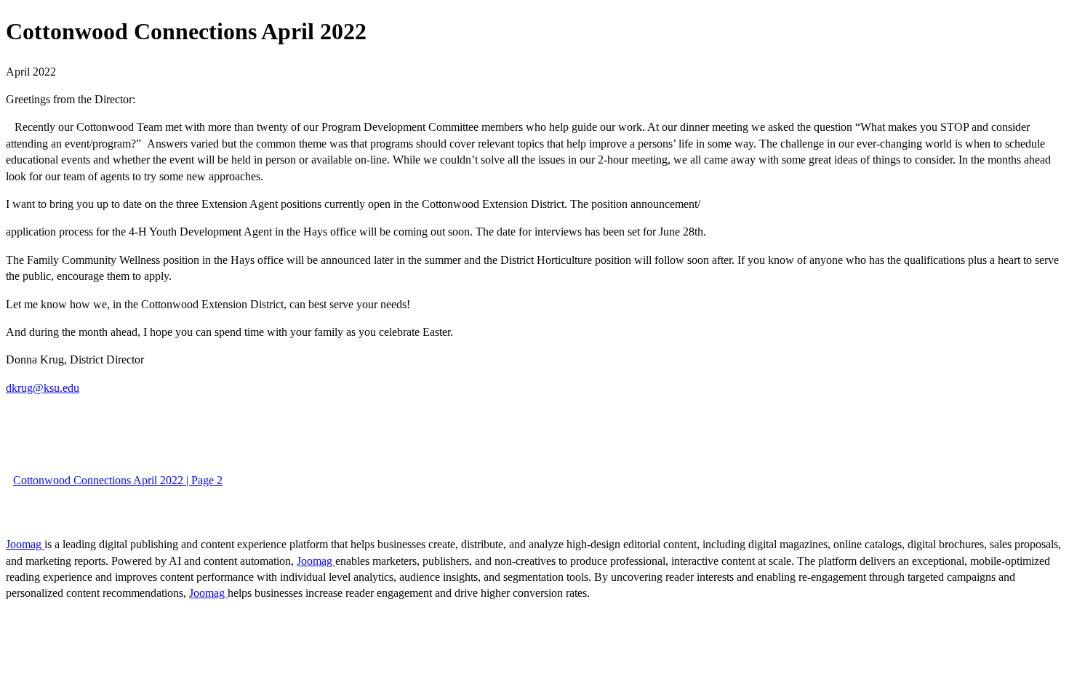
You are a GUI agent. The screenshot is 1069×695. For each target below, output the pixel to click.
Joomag (25, 544)
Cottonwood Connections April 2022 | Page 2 (118, 480)
